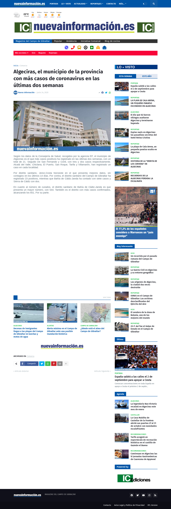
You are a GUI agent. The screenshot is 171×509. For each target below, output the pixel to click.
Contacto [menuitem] (111, 4)
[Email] (60, 363)
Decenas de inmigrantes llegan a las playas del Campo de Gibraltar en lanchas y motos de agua (28, 332)
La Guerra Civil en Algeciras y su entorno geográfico (144, 271)
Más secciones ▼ (22, 53)
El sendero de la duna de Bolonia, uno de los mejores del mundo (143, 315)
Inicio (15, 66)
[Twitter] (106, 93)
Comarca (23, 66)
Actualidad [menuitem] (80, 4)
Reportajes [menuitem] (95, 4)
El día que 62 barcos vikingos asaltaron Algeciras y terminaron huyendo (142, 119)
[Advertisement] (62, 219)
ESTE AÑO (146, 76)
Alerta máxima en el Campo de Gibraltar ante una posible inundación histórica (62, 331)
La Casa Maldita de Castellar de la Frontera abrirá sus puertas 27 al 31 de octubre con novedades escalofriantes (144, 423)
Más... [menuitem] (122, 4)
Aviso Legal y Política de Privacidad (129, 505)
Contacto (107, 505)
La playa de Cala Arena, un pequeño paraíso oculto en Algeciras (144, 149)
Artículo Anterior (22, 371)
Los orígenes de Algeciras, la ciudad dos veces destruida (143, 285)
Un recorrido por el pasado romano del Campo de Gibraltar (144, 259)
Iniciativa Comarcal (90, 41)
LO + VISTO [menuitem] (66, 4)
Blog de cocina (112, 41)
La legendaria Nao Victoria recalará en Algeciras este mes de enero (144, 407)
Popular (58, 41)
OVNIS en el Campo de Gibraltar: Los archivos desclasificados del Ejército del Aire (142, 299)
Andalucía (71, 41)
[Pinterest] (54, 363)
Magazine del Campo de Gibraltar (33, 41)
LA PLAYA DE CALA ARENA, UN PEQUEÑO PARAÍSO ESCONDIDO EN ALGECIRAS (143, 103)
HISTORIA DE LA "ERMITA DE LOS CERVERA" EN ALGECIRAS (144, 164)
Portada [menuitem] (54, 4)
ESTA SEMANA (125, 76)
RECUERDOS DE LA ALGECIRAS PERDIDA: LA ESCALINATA (142, 178)
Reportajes (53, 53)
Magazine (42, 53)
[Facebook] (102, 93)
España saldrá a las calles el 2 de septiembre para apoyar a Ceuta (143, 89)
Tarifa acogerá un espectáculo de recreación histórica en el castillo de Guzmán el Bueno (144, 441)
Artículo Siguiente (101, 371)
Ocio (33, 53)
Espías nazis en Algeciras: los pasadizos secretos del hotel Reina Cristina (144, 135)
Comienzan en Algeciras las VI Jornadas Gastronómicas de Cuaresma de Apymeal (144, 456)
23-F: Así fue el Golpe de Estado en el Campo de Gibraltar (142, 329)
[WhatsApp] (110, 93)
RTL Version (153, 505)
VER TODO (107, 297)
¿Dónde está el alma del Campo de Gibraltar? (92, 330)
